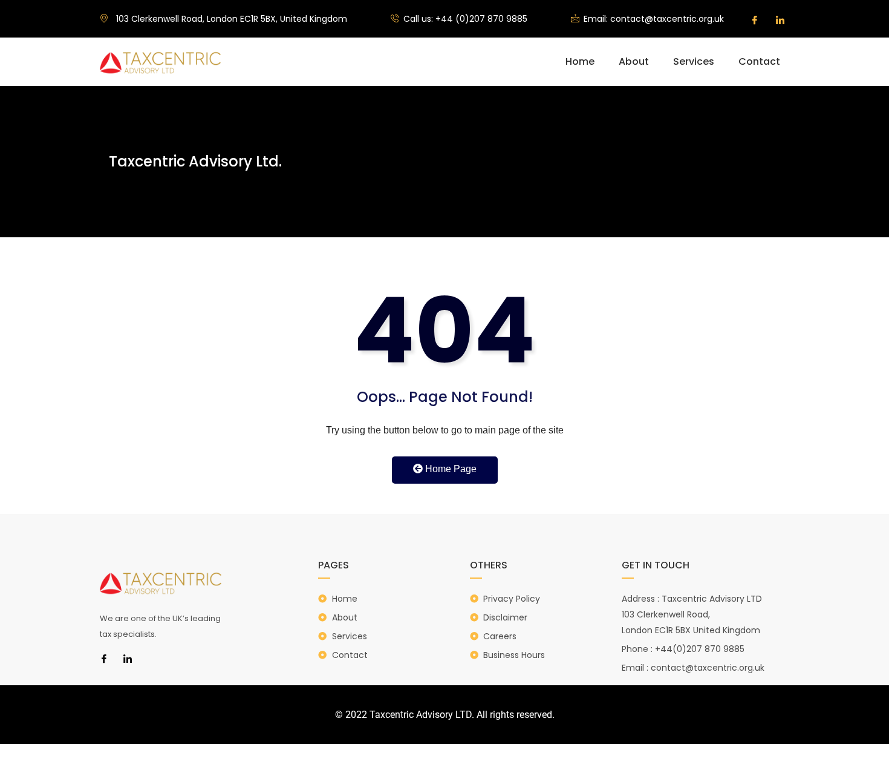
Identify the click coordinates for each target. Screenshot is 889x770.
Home (579, 61)
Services (693, 61)
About (634, 61)
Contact (759, 61)
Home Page (450, 469)
